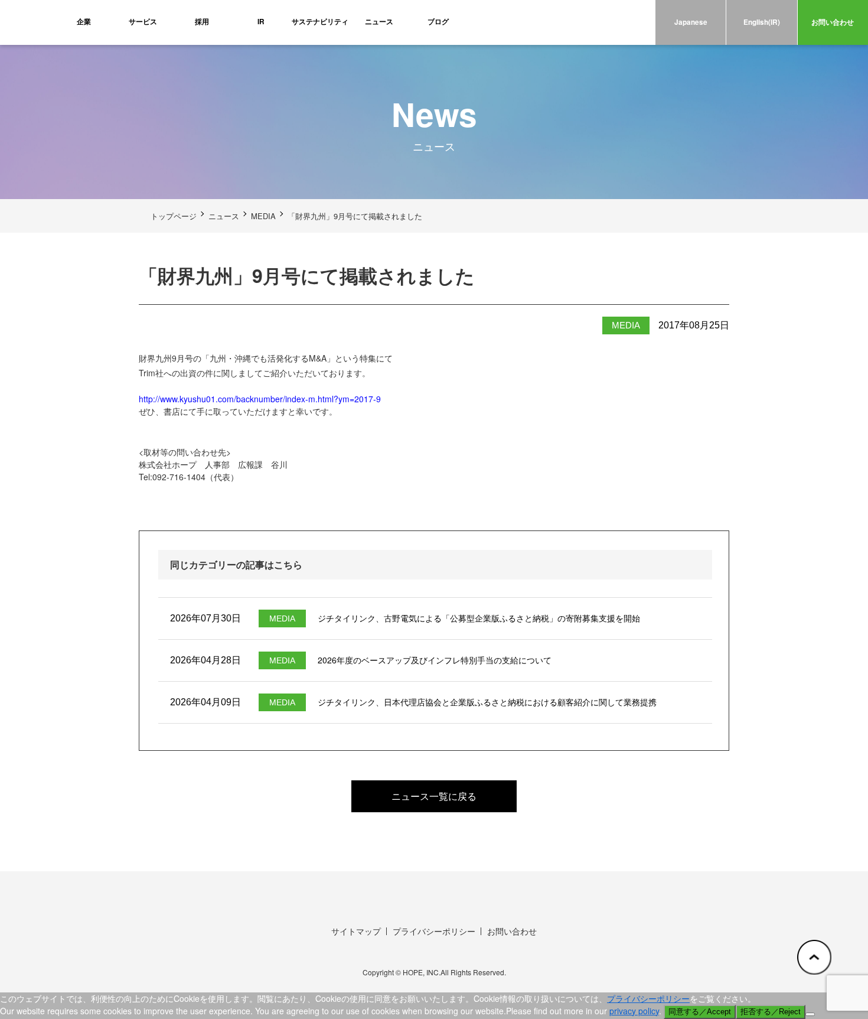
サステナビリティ (320, 22)
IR (261, 22)
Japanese (690, 22)
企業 (84, 22)
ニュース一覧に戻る (434, 796)
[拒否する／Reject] (810, 1014)
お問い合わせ (832, 22)
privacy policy (634, 1011)
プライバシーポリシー (434, 931)
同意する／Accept (699, 1011)
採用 (202, 22)
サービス (143, 22)
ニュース (379, 22)
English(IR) (761, 22)
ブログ (438, 22)
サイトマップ (356, 931)
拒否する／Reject (770, 1011)
